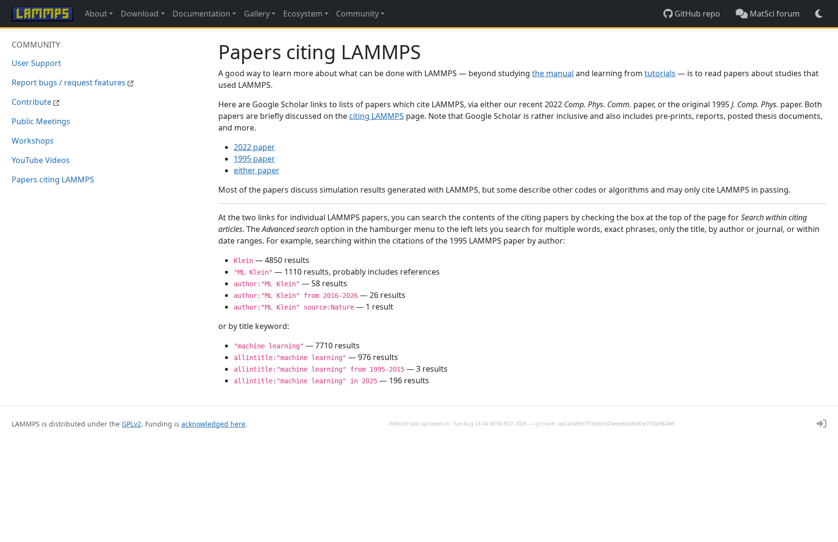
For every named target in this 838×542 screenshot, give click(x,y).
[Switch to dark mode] (818, 13)
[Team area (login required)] (821, 423)
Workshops (33, 140)
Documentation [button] (201, 13)
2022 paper (254, 147)
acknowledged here (213, 423)
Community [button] (357, 13)
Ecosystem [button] (302, 13)
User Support (36, 63)
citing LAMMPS (376, 116)
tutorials (660, 73)
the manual (553, 73)
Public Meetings (41, 121)
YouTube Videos (41, 160)
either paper (256, 170)
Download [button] (140, 13)
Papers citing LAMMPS (53, 179)
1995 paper (254, 158)
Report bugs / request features (70, 82)
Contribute (32, 102)
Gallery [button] (257, 13)
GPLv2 (131, 423)
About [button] (96, 13)
